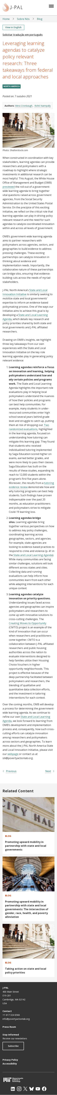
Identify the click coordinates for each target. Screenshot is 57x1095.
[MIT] (28, 1080)
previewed (9, 186)
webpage (12, 754)
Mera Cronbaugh (23, 105)
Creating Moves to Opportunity (27, 623)
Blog (39, 19)
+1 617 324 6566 (11, 1014)
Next (48, 771)
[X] (25, 1089)
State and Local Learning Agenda (33, 555)
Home (6, 19)
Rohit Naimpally (43, 105)
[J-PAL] (13, 8)
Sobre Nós (23, 19)
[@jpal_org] (19, 1089)
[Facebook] (44, 1089)
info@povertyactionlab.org (16, 1018)
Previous (11, 771)
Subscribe (13, 1045)
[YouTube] (38, 1089)
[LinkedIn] (13, 1089)
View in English (13, 27)
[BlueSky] (31, 1089)
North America (11, 86)
